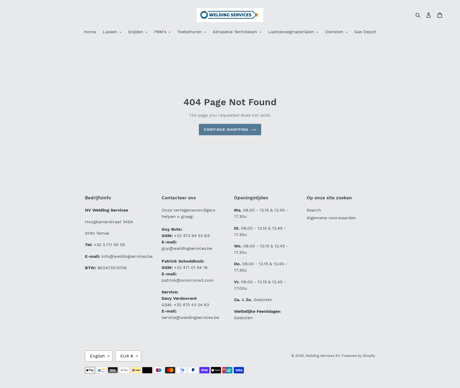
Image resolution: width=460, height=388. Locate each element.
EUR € (126, 356)
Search (314, 210)
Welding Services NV (323, 356)
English (97, 356)
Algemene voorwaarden (331, 217)
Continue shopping (226, 129)
